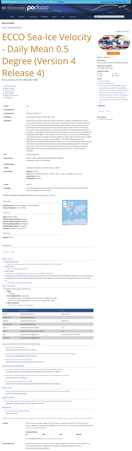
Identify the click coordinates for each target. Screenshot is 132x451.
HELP (62, 17)
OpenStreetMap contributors (80, 224)
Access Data (33, 17)
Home (12, 17)
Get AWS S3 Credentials (16, 305)
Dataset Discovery (14, 28)
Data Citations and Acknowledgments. (52, 438)
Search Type (89, 14)
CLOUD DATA (72, 17)
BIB (44, 434)
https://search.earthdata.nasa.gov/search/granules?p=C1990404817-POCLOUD (29, 273)
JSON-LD (78, 434)
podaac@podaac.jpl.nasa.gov (44, 195)
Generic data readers (106, 119)
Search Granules (104, 81)
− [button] (65, 205)
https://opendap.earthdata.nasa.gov (17, 269)
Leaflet (70, 224)
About (55, 17)
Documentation (28, 305)
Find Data (21, 17)
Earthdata (60, 2)
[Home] (45, 8)
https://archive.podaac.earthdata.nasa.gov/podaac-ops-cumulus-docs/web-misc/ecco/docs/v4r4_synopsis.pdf (37, 375)
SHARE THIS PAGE (122, 31)
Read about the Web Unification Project (113, 2)
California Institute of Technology (16, 9)
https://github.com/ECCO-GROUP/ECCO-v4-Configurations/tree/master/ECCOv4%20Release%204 (34, 369)
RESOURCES (44, 17)
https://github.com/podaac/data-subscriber (19, 283)
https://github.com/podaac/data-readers (17, 411)
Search (96, 14)
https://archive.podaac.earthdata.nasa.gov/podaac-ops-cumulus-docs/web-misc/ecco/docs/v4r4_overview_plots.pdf (39, 401)
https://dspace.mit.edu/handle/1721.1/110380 (19, 381)
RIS (27, 434)
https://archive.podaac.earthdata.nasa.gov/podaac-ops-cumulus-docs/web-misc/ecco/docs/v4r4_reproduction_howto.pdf (41, 353)
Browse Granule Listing (106, 83)
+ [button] (65, 202)
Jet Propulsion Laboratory (16, 7)
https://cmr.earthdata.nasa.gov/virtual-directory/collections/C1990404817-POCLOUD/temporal (34, 264)
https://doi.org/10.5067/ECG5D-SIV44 (36, 428)
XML (60, 434)
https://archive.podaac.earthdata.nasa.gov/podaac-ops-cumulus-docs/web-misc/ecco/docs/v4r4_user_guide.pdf (38, 391)
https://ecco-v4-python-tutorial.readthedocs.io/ (19, 359)
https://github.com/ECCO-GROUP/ (15, 347)
